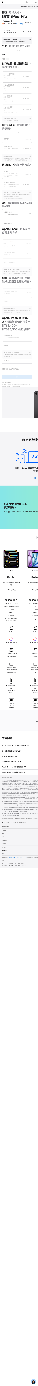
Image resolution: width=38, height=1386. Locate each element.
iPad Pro (11, 577)
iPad (7, 822)
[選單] (36, 2)
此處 (32, 789)
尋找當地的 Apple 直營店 (14, 857)
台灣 (3, 860)
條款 (25, 795)
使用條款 (11, 865)
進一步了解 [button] (20, 24)
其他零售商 (24, 857)
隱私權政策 (4, 865)
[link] (33, 1381)
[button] (27, 2)
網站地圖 (23, 865)
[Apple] (2, 822)
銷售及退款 (17, 865)
